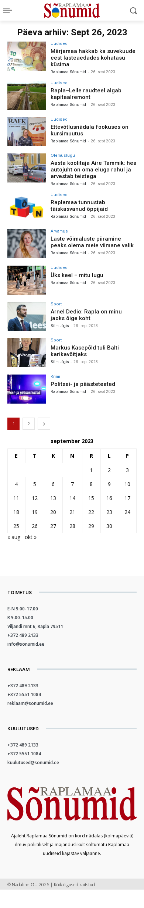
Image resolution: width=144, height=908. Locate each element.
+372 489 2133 (22, 635)
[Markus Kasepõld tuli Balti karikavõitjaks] (26, 352)
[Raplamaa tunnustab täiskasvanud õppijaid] (26, 207)
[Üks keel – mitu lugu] (26, 280)
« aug (13, 536)
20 (53, 511)
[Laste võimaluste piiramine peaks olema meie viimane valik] (26, 243)
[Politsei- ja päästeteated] (26, 389)
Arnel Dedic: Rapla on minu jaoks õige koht (86, 315)
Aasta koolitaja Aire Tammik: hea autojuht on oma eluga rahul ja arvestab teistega (94, 170)
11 (16, 497)
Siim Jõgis (60, 325)
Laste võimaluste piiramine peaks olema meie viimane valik (92, 242)
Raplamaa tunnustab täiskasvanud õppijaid (79, 205)
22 (91, 511)
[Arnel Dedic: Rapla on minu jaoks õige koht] (26, 316)
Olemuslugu (63, 155)
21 (72, 511)
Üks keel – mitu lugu (77, 275)
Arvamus (59, 231)
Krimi (55, 377)
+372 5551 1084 (24, 694)
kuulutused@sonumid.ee (33, 762)
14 (72, 497)
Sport (56, 304)
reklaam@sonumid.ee (30, 703)
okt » (31, 536)
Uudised (59, 44)
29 (91, 525)
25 (16, 525)
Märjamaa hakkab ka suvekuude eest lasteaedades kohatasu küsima (93, 58)
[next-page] (44, 424)
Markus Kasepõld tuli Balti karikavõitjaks (85, 351)
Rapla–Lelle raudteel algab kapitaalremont (86, 93)
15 (91, 497)
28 (72, 525)
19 (35, 511)
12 (35, 497)
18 (16, 511)
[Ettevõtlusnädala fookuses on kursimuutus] (26, 131)
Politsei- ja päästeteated (83, 384)
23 (109, 511)
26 (35, 525)
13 (53, 497)
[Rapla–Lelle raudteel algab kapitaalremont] (26, 95)
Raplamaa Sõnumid (68, 72)
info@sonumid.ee (25, 644)
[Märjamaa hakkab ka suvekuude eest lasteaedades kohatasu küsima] (26, 56)
